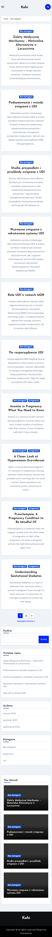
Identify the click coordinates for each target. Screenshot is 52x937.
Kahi (24, 7)
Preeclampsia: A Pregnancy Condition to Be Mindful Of (26, 518)
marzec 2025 (9, 713)
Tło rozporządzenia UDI (26, 352)
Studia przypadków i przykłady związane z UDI (25, 677)
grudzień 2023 (10, 720)
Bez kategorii (26, 31)
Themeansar (26, 933)
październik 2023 (11, 727)
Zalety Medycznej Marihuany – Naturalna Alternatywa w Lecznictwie (24, 803)
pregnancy (34, 401)
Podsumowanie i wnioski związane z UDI (22, 670)
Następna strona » (26, 621)
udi (4, 760)
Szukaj (7, 631)
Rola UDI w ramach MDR (26, 295)
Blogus (40, 930)
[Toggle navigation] (2, 7)
